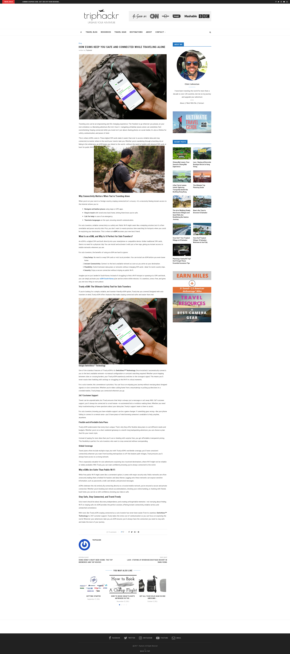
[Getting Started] (93, 584)
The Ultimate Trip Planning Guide (199, 186)
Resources (106, 32)
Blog (80, 43)
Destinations (136, 32)
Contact (159, 32)
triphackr (89, 50)
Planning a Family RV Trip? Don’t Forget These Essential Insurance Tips (182, 261)
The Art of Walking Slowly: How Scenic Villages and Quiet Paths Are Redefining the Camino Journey (182, 215)
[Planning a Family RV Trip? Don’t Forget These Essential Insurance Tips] (182, 250)
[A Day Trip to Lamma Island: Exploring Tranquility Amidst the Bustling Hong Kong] (182, 176)
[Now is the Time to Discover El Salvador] (202, 202)
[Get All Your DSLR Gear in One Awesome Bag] (152, 584)
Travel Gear (120, 32)
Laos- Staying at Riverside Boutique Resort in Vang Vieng (202, 164)
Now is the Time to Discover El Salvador (200, 212)
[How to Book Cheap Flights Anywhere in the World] (123, 584)
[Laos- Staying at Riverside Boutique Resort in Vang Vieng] (202, 153)
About (149, 32)
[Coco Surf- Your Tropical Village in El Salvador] (182, 229)
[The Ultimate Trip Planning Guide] (202, 176)
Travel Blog (91, 32)
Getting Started (93, 596)
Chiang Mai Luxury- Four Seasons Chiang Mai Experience (181, 164)
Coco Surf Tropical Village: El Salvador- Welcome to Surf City (200, 240)
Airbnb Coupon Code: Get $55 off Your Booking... (41, 2)
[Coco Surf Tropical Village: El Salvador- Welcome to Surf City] (202, 229)
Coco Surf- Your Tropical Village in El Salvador (181, 239)
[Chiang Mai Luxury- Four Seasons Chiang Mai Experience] (182, 153)
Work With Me (191, 103)
